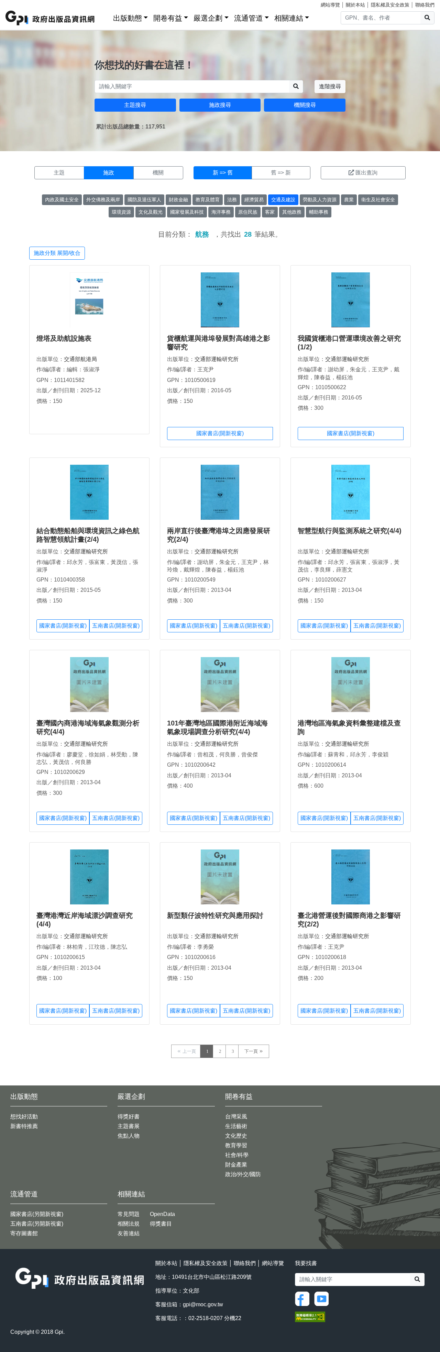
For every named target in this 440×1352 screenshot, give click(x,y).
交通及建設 (283, 199)
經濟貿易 (254, 199)
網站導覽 (330, 5)
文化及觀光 (151, 212)
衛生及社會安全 (378, 199)
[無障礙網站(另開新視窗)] (310, 1316)
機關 (158, 173)
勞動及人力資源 (320, 199)
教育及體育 (208, 199)
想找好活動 (24, 1116)
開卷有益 (167, 18)
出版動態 (127, 18)
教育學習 (236, 1145)
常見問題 (129, 1214)
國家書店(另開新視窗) (36, 1214)
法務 (232, 199)
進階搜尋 (330, 86)
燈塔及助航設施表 (63, 338)
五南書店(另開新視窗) (36, 1224)
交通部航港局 (80, 359)
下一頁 (251, 1051)
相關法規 (129, 1224)
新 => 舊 (223, 173)
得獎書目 (161, 1224)
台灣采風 (236, 1116)
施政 (108, 173)
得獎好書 (129, 1116)
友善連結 (129, 1233)
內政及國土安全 (62, 199)
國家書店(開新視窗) (220, 433)
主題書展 (129, 1126)
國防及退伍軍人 (144, 199)
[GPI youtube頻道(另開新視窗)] (323, 1298)
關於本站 (355, 5)
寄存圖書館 (24, 1233)
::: (105, 17)
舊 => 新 (281, 173)
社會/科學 (237, 1155)
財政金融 (178, 199)
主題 (59, 173)
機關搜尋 (305, 105)
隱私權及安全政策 (390, 5)
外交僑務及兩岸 (103, 199)
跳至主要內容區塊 (19, 3)
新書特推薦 (24, 1126)
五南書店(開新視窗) (116, 626)
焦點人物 (129, 1136)
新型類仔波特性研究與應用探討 (215, 915)
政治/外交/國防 (243, 1174)
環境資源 (121, 212)
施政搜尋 (220, 105)
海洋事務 (221, 212)
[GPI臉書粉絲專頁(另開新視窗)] (304, 1298)
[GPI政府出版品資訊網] (50, 18)
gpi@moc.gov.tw (203, 1304)
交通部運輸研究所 (217, 359)
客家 (270, 212)
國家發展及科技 (187, 212)
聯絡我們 (424, 5)
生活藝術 (236, 1126)
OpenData (162, 1214)
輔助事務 (318, 212)
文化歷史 (236, 1136)
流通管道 (248, 18)
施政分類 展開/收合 (57, 253)
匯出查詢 (366, 173)
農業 (349, 199)
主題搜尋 (135, 105)
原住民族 (247, 212)
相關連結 (288, 18)
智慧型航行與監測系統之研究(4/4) (350, 530)
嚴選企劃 (208, 18)
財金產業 (236, 1165)
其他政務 (291, 212)
